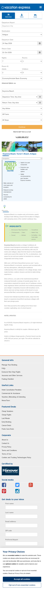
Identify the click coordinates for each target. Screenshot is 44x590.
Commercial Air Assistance (11, 393)
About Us (5, 440)
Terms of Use (6, 454)
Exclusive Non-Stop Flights (11, 372)
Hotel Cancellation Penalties (11, 390)
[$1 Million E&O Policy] (10, 471)
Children (25, 69)
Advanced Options (7, 83)
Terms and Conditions (9, 450)
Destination (6, 31)
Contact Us (5, 443)
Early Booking (6, 422)
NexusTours (6, 400)
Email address (10, 521)
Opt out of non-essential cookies (22, 585)
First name (9, 503)
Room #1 (5, 66)
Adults (4, 69)
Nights (4, 58)
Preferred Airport (11, 540)
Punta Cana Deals (8, 429)
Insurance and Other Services (12, 375)
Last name (9, 512)
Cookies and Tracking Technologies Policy (16, 457)
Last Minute (6, 418)
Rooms (24, 58)
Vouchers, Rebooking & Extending (13, 397)
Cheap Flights (6, 415)
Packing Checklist (8, 379)
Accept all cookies (22, 579)
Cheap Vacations (7, 411)
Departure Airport (8, 22)
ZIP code (8, 531)
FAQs (3, 368)
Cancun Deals (6, 425)
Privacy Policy (6, 447)
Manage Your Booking (9, 365)
